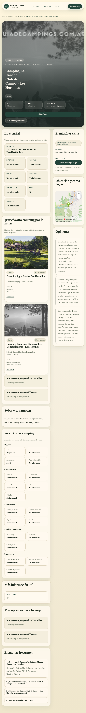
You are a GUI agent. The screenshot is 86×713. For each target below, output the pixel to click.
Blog (57, 6)
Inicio (3, 16)
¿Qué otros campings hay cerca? (20, 700)
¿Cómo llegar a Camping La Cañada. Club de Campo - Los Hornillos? (24, 683)
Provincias (47, 6)
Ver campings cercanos (16, 121)
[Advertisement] (43, 41)
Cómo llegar (43, 114)
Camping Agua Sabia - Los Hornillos (25, 276)
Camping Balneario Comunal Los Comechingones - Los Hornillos (24, 345)
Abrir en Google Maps (68, 163)
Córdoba (10, 16)
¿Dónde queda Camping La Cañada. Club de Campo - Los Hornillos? (24, 663)
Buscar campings (75, 6)
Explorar (36, 6)
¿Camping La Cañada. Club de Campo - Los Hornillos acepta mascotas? (24, 692)
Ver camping (10, 297)
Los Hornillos (19, 16)
